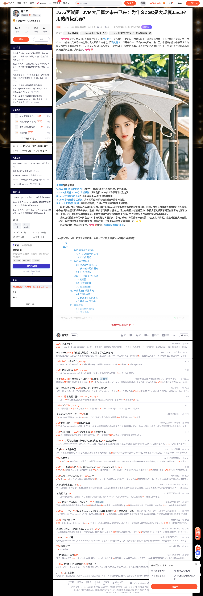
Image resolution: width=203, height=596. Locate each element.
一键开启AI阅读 (31, 266)
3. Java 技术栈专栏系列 (68, 196)
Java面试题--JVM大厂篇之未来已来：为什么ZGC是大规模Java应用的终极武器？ (32, 287)
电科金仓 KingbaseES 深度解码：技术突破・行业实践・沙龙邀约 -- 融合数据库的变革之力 (30, 56)
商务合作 (89, 583)
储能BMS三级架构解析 (26, 171)
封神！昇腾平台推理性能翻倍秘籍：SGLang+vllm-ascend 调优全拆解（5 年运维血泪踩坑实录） (30, 88)
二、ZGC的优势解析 (80, 261)
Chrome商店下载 (116, 590)
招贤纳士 (80, 583)
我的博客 (107, 38)
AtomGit (43, 3)
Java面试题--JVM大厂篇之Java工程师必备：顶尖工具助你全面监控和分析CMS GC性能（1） (34, 150)
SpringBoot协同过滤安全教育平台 (27, 175)
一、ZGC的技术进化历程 (82, 250)
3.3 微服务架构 (83, 286)
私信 (41, 39)
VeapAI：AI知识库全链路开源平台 (31, 179)
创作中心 (179, 3)
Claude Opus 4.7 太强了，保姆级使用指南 (31, 197)
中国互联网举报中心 (102, 590)
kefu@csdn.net (139, 583)
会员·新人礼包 (156, 3)
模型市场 (56, 3)
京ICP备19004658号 (102, 587)
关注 (74, 335)
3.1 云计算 (81, 279)
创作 (193, 3)
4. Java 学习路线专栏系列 (69, 199)
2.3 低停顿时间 (83, 272)
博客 (19, 3)
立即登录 (174, 587)
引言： (66, 243)
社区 (32, 3)
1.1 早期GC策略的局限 (87, 253)
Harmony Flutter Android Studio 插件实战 (31, 165)
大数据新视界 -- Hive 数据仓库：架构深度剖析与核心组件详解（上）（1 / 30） (31, 77)
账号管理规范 (129, 590)
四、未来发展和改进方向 (82, 290)
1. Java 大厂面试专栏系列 (69, 188)
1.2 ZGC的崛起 (83, 257)
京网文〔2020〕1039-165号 (121, 587)
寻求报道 (97, 583)
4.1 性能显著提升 (84, 294)
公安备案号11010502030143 (82, 587)
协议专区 (106, 583)
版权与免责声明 (140, 590)
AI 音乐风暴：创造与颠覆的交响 (34, 146)
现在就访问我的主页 (114, 224)
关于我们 (71, 583)
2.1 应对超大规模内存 (86, 264)
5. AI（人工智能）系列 (67, 203)
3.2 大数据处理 (83, 283)
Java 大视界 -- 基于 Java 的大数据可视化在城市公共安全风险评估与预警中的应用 (32, 211)
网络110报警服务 (87, 590)
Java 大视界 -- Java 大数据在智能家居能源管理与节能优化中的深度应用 (32, 204)
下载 (25, 3)
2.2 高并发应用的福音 (87, 268)
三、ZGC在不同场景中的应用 (84, 276)
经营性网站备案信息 (140, 587)
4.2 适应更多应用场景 (87, 297)
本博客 (59, 185)
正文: (65, 246)
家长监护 (77, 590)
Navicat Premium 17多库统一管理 (27, 184)
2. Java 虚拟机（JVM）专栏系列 (72, 192)
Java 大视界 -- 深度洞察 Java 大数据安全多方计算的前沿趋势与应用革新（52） (31, 67)
